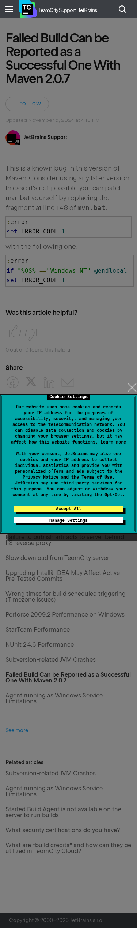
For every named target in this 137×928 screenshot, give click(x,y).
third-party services (86, 483)
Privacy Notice (40, 477)
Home (27, 9)
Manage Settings (68, 520)
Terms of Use (96, 477)
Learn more (113, 442)
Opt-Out (113, 495)
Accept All (68, 509)
